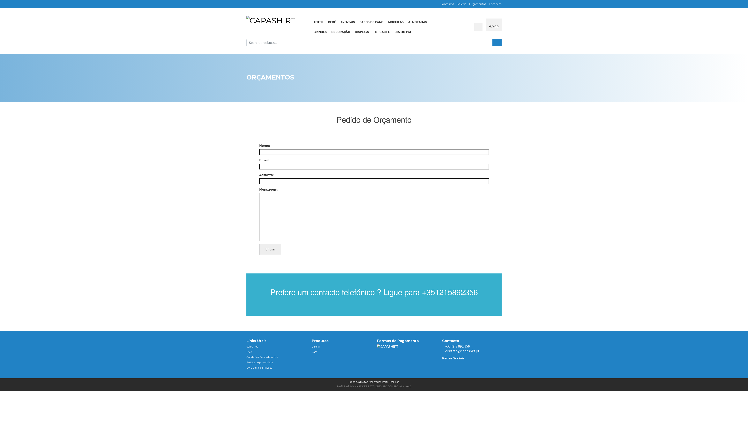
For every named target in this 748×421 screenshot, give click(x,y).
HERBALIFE (382, 32)
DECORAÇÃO (340, 32)
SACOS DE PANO (372, 22)
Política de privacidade (259, 362)
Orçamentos (477, 4)
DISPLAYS (362, 32)
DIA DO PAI (402, 32)
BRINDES (320, 32)
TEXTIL (318, 22)
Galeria (461, 4)
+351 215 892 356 (457, 346)
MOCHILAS (396, 22)
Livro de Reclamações (259, 367)
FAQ (249, 351)
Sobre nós (447, 4)
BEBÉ (332, 22)
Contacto (495, 4)
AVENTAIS (347, 22)
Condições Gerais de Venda (262, 357)
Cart (314, 351)
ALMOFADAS (417, 22)
